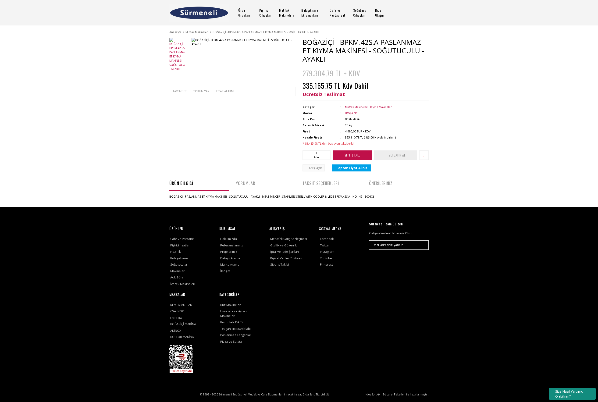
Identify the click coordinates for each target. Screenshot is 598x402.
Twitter (325, 245)
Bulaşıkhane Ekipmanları (309, 13)
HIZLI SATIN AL (396, 155)
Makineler (177, 271)
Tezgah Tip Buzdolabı (235, 329)
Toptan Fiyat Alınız (351, 168)
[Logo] (199, 13)
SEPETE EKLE (352, 155)
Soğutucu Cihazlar (359, 13)
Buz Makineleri (230, 305)
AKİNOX (175, 330)
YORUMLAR (245, 183)
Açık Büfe (176, 277)
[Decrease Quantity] (306, 155)
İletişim (225, 271)
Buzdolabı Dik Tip (232, 322)
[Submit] (423, 245)
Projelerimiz (228, 251)
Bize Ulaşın (379, 13)
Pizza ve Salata (231, 341)
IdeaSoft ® (373, 394)
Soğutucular (178, 264)
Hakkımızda (228, 239)
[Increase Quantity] (326, 155)
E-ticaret (388, 394)
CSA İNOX (177, 311)
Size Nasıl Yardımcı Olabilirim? (569, 393)
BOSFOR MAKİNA (182, 337)
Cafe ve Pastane (182, 239)
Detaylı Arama (230, 258)
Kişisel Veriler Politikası (286, 258)
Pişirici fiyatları (180, 245)
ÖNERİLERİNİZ (380, 183)
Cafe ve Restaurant (337, 13)
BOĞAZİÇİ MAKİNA (183, 324)
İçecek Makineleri (182, 284)
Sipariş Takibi (279, 264)
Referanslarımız (231, 245)
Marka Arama (229, 264)
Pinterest (326, 264)
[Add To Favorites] (424, 155)
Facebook (327, 239)
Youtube (326, 258)
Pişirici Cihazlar (265, 13)
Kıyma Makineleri (381, 107)
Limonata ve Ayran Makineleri (233, 313)
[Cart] (423, 13)
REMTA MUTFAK (181, 305)
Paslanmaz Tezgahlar (235, 335)
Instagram (327, 251)
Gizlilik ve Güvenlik (283, 245)
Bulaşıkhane (179, 258)
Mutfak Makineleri (286, 13)
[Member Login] (410, 13)
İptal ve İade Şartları (284, 251)
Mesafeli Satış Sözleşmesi (288, 239)
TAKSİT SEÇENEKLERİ (321, 183)
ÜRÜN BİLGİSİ (181, 183)
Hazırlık (175, 251)
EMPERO (176, 318)
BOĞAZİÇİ (351, 113)
